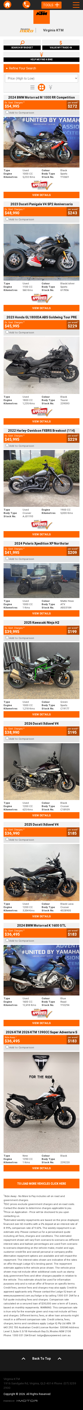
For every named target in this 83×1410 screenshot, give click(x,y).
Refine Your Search (21, 68)
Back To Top (41, 1359)
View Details (41, 195)
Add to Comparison (21, 112)
